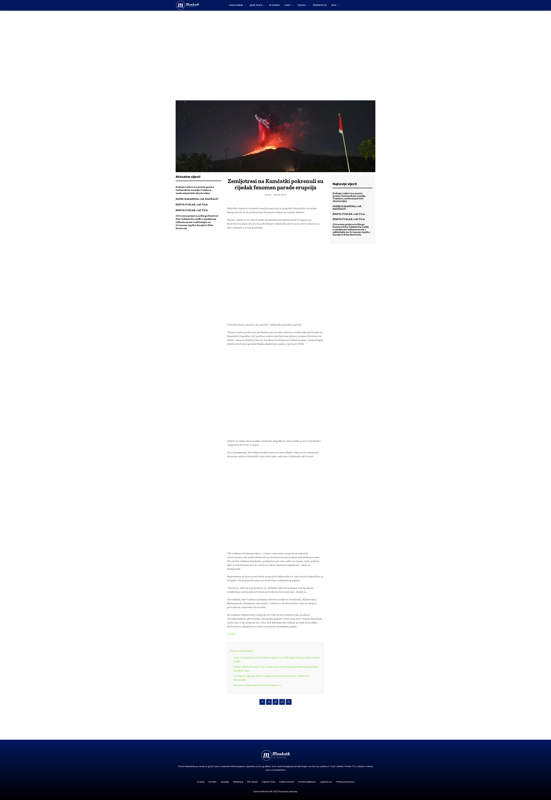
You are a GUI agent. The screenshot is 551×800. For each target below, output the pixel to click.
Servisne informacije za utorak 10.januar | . (257, 685)
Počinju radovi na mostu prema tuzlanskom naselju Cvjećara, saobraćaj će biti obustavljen (195, 190)
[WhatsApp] (275, 702)
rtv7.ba (231, 634)
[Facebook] (262, 702)
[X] (269, 702)
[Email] (282, 702)
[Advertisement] (275, 55)
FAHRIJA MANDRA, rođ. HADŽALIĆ (197, 198)
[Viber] (289, 702)
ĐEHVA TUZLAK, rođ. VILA (192, 204)
